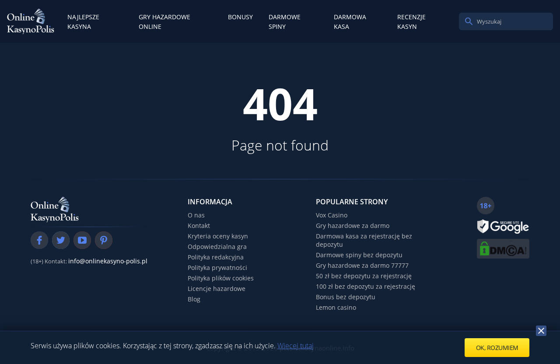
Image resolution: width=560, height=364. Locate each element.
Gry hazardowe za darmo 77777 (362, 265)
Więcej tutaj (295, 345)
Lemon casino (336, 307)
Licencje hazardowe (216, 288)
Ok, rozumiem (497, 347)
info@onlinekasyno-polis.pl (107, 261)
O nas (196, 215)
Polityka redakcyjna (216, 257)
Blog (194, 299)
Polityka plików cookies (221, 278)
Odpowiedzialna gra (217, 246)
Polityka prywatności (217, 267)
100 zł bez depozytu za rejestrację (365, 286)
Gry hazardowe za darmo (352, 225)
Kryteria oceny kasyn (218, 236)
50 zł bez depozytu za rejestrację (364, 276)
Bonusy (240, 17)
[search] (469, 21)
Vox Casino (331, 215)
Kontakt (199, 225)
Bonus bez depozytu (345, 297)
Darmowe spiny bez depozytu (359, 255)
